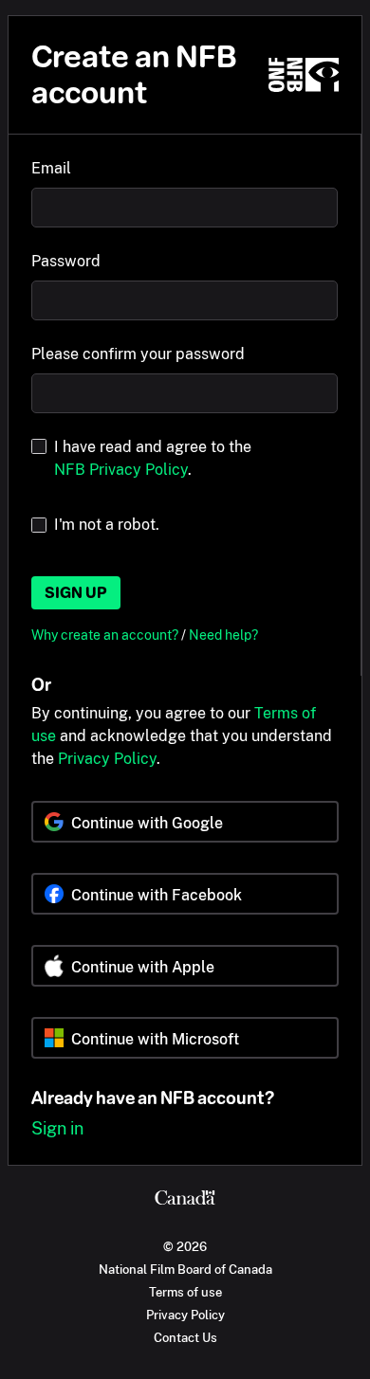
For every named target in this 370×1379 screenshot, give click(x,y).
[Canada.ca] (185, 1199)
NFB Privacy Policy (121, 470)
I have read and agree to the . (152, 458)
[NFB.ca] (303, 75)
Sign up (76, 593)
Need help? (223, 634)
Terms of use (185, 1291)
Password (66, 261)
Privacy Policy (107, 759)
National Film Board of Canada (185, 1269)
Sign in (57, 1128)
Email (51, 168)
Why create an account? (106, 634)
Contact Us (185, 1337)
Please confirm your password (138, 354)
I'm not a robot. (106, 525)
